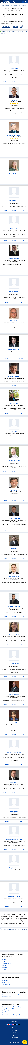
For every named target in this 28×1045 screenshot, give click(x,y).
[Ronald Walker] (14, 61)
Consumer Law (6, 982)
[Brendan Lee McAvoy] (14, 452)
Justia (2, 5)
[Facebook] (11, 1024)
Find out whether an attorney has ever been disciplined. (12, 995)
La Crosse (4, 961)
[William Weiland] (14, 313)
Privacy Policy (14, 1040)
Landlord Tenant (16, 5)
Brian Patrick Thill (14, 200)
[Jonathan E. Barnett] (14, 368)
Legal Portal (14, 1030)
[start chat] (24, 1042)
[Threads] (15, 1024)
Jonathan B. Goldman (14, 606)
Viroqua (4, 959)
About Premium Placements (9, 1013)
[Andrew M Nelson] (14, 686)
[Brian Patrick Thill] (14, 192)
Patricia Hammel (14, 663)
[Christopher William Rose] (14, 831)
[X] (19, 1024)
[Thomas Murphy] (14, 568)
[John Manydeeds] (14, 250)
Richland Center (6, 963)
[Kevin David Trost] (14, 424)
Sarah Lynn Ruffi (14, 635)
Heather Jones (14, 403)
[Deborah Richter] (14, 715)
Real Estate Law (6, 984)
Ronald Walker (14, 69)
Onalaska (4, 969)
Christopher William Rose (14, 839)
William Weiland (14, 321)
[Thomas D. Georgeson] (14, 745)
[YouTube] (9, 1024)
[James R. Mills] (14, 775)
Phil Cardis (14, 100)
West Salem (5, 965)
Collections (5, 980)
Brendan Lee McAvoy (14, 460)
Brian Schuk (14, 548)
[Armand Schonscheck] (14, 341)
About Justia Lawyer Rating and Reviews (12, 1015)
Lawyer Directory (8, 5)
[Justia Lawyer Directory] (21, 1024)
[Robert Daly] (14, 803)
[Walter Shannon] (14, 283)
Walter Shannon (14, 291)
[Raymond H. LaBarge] (14, 510)
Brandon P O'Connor (14, 896)
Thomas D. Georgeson (14, 752)
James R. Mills (14, 783)
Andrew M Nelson (14, 694)
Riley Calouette (14, 173)
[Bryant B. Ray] (14, 221)
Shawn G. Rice (14, 490)
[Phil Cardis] (14, 92)
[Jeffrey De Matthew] (14, 860)
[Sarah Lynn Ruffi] (14, 627)
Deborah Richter (14, 723)
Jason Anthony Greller (14, 135)
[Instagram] (13, 1024)
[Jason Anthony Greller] (14, 127)
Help (14, 1035)
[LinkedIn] (7, 1024)
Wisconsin (24, 5)
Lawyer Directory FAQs (8, 1009)
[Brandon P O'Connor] (14, 888)
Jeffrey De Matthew (14, 868)
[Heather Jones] (14, 395)
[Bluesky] (17, 1024)
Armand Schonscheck (14, 349)
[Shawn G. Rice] (14, 482)
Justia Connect (14, 1027)
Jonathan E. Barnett (14, 376)
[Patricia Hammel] (14, 655)
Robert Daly (14, 811)
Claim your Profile (6, 1011)
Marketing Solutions (14, 1042)
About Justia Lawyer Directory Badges (12, 1007)
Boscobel (4, 967)
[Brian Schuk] (14, 540)
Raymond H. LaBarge (14, 518)
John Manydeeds (14, 258)
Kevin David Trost (14, 432)
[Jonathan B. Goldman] (14, 598)
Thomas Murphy (14, 576)
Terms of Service (14, 1037)
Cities (3, 18)
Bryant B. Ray (14, 229)
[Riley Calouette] (14, 165)
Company (14, 1032)
